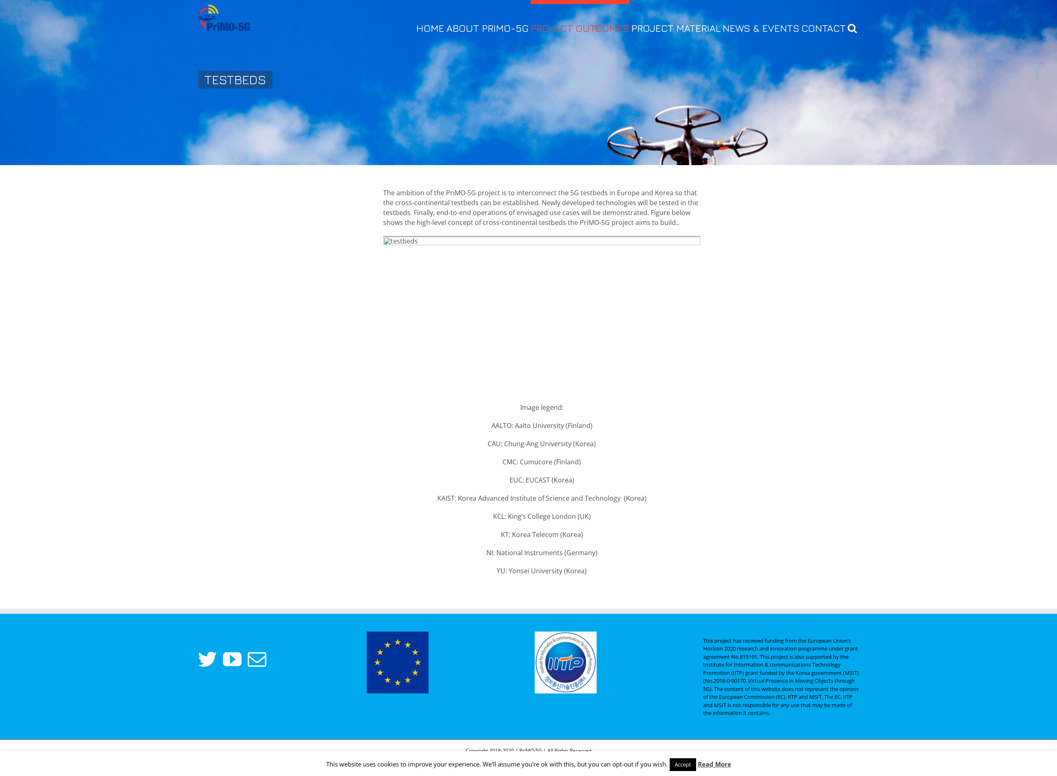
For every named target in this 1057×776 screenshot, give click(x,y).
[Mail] (257, 659)
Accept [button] (683, 764)
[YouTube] (232, 659)
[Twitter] (207, 659)
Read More (714, 764)
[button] (852, 26)
